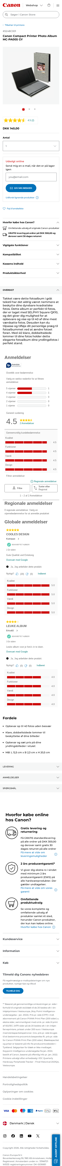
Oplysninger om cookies (18, 1091)
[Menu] (57, 5)
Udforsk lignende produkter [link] (20, 197)
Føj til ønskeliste (15, 208)
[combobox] (31, 14)
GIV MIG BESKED (23, 188)
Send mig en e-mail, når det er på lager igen (30, 167)
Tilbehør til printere (14, 25)
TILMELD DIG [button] (13, 991)
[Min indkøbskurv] (49, 5)
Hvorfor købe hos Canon (36, 927)
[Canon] (11, 5)
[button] (23, 109)
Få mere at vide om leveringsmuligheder (34, 854)
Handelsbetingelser (15, 1077)
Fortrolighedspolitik (15, 1084)
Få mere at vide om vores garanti (36, 889)
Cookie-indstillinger (15, 1098)
